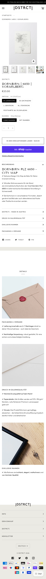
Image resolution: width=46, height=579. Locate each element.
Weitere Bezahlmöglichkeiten (13, 156)
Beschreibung (8, 164)
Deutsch (22, 546)
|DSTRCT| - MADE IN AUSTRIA (14, 212)
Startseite (7, 15)
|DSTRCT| (6, 79)
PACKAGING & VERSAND (11, 231)
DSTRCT (22, 553)
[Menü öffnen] (5, 8)
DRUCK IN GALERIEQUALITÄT (13, 218)
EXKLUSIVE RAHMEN (10, 225)
